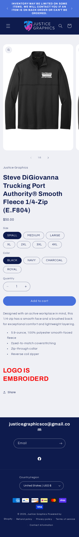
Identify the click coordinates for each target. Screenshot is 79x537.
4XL (55, 244)
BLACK (12, 260)
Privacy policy (44, 519)
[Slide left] (31, 157)
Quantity (8, 278)
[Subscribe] (60, 443)
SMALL (12, 235)
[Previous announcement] (7, 8)
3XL (39, 244)
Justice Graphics (37, 514)
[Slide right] (48, 157)
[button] (8, 25)
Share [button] (12, 392)
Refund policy (24, 519)
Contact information (41, 525)
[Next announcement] (71, 8)
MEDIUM (33, 235)
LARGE (55, 235)
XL (9, 244)
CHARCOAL (54, 260)
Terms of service (65, 519)
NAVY (32, 260)
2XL (23, 244)
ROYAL (12, 269)
